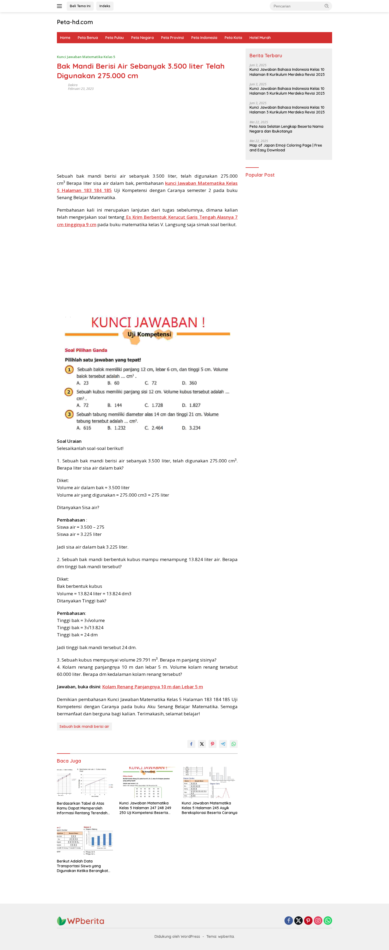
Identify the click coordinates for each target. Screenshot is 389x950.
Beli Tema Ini (80, 6)
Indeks (104, 6)
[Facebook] (288, 921)
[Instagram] (318, 921)
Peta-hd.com (75, 22)
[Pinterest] (308, 921)
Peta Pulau (114, 37)
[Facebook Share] (191, 744)
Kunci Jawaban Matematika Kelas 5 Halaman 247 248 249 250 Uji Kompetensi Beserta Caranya (145, 808)
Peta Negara (142, 37)
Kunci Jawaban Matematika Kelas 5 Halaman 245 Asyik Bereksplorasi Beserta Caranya (209, 808)
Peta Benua (88, 37)
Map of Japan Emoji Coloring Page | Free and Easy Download (286, 147)
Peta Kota (233, 37)
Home (65, 37)
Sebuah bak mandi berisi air (84, 726)
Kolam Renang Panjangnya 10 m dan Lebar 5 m (152, 687)
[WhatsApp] (328, 921)
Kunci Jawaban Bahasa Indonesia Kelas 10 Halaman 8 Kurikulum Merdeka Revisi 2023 (287, 72)
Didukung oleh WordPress (177, 936)
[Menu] (60, 6)
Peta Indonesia (204, 37)
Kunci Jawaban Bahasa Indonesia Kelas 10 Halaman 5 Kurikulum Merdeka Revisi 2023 (287, 91)
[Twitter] (298, 921)
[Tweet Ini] (202, 744)
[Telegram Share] (223, 744)
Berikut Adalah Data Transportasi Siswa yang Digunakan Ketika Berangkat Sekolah (82, 866)
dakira (73, 85)
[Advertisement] (147, 130)
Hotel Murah (260, 37)
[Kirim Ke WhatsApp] (234, 744)
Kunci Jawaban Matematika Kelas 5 (86, 56)
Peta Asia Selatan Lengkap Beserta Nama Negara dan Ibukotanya (286, 129)
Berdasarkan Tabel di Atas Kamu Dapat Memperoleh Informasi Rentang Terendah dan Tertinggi (82, 808)
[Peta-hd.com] (81, 920)
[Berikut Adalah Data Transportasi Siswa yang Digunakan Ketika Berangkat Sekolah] (85, 840)
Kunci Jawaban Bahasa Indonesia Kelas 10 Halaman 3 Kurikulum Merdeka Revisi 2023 (287, 110)
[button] (327, 6)
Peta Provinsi (172, 37)
